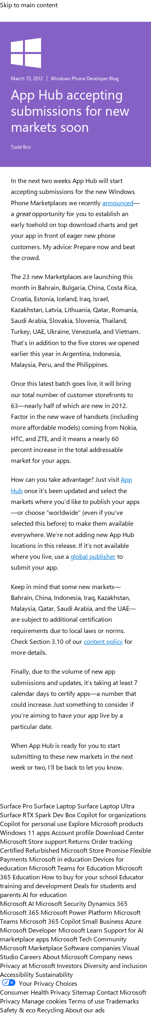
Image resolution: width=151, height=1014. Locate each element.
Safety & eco (17, 1009)
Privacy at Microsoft (27, 965)
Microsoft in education (60, 858)
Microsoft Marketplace (31, 947)
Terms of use (86, 1000)
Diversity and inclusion (115, 965)
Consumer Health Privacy (35, 991)
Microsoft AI (17, 903)
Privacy (11, 1000)
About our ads (85, 1009)
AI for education (45, 894)
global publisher (93, 556)
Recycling (50, 1009)
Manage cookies (44, 1000)
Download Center (119, 832)
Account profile (73, 832)
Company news (110, 956)
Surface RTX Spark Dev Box (37, 814)
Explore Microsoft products (105, 823)
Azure (133, 920)
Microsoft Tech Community (88, 938)
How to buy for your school (79, 876)
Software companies (92, 947)
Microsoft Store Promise (94, 849)
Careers (30, 956)
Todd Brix (21, 147)
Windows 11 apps (25, 832)
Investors (69, 965)
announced (117, 202)
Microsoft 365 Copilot (50, 920)
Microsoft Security (60, 903)
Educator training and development (72, 881)
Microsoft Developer (28, 929)
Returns (79, 841)
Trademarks (122, 1000)
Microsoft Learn (80, 929)
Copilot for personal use (33, 823)
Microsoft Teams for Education (71, 867)
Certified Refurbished (29, 849)
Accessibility (17, 974)
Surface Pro (16, 805)
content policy (103, 641)
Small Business (103, 920)
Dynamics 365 (108, 903)
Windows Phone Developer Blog (85, 78)
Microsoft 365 (19, 912)
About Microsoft (65, 956)
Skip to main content (29, 4)
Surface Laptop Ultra (105, 805)
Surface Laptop (55, 805)
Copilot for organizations (111, 814)
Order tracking (111, 841)
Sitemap (83, 991)
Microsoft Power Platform (76, 912)
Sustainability (54, 974)
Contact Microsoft (121, 991)
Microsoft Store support (33, 841)
